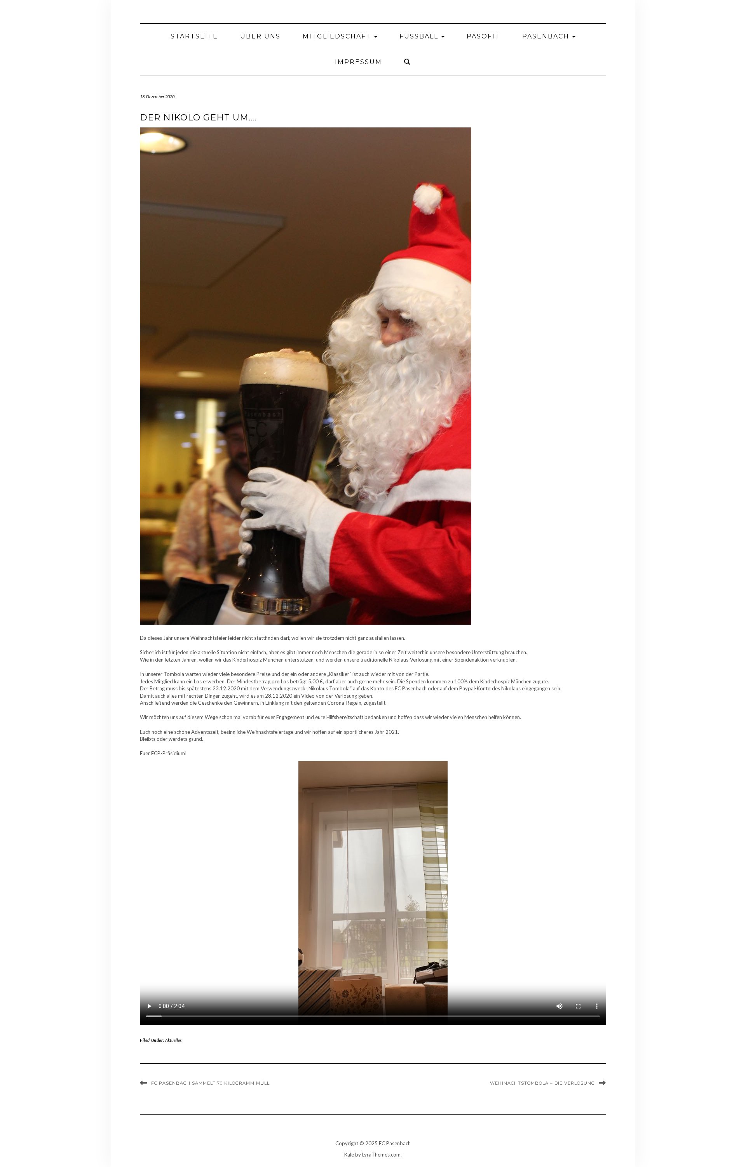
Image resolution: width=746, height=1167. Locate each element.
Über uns (260, 36)
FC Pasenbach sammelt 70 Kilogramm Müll (210, 1083)
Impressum (358, 62)
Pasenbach (547, 36)
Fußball (420, 36)
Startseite (194, 36)
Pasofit (483, 36)
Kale (349, 1154)
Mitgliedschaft (338, 36)
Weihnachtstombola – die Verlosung (542, 1083)
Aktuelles (173, 1040)
